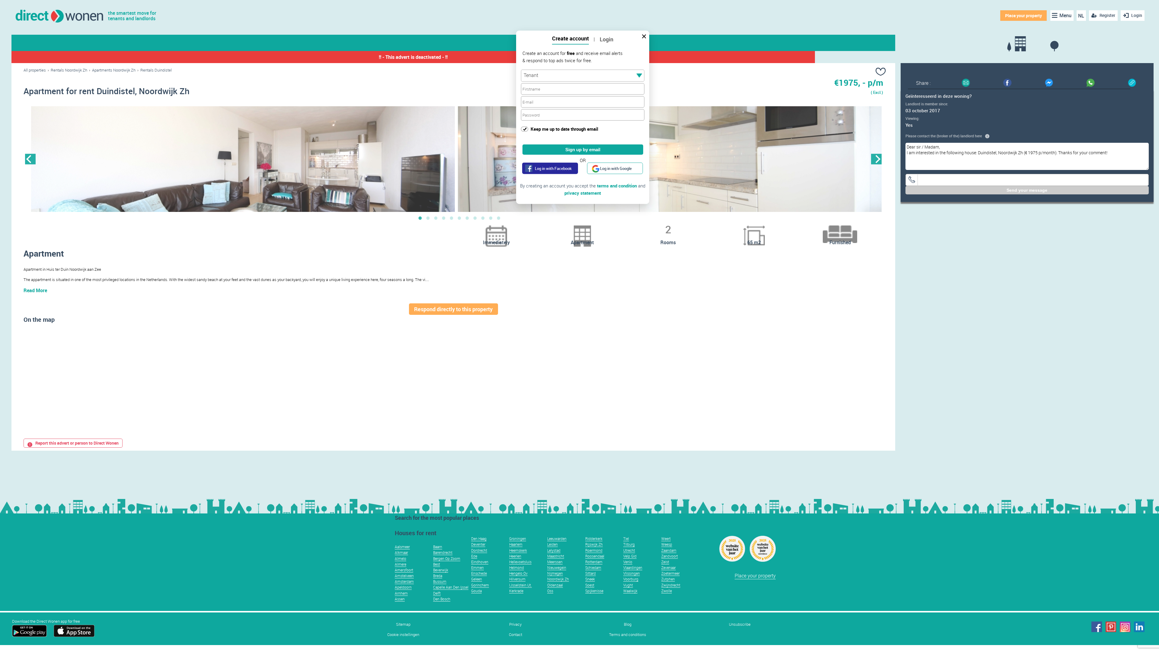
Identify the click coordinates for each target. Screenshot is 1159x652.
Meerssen (555, 561)
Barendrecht (442, 552)
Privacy (515, 624)
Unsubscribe (740, 624)
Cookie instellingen (403, 634)
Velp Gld (630, 556)
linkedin (1139, 627)
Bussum (439, 581)
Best (436, 564)
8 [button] (475, 218)
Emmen (477, 567)
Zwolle (666, 590)
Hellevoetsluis (520, 561)
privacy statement (582, 193)
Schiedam (593, 567)
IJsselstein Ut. (520, 585)
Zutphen (668, 579)
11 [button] (499, 218)
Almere (400, 564)
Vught (628, 585)
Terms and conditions (627, 634)
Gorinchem (480, 585)
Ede (474, 556)
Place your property (1023, 15)
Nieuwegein (556, 567)
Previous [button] (30, 159)
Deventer (478, 544)
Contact (515, 634)
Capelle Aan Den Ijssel (450, 587)
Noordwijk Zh (558, 579)
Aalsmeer (402, 546)
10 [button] (491, 218)
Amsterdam (404, 581)
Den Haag (479, 538)
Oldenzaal (555, 585)
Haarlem (515, 544)
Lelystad (553, 550)
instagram (1125, 627)
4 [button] (444, 218)
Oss (550, 590)
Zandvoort (669, 556)
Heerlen (515, 556)
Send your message (1027, 190)
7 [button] (467, 218)
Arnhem (401, 593)
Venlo (627, 561)
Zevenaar (668, 567)
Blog (627, 624)
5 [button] (452, 218)
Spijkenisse (594, 590)
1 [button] (420, 218)
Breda (437, 575)
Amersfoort (404, 569)
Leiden (552, 544)
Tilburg (629, 544)
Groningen (517, 538)
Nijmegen (555, 573)
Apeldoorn (403, 587)
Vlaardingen (632, 567)
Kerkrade (516, 590)
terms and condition (617, 186)
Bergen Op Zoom (446, 558)
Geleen (476, 579)
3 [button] (436, 218)
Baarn (437, 546)
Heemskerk (518, 550)
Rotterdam (593, 561)
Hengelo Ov (518, 573)
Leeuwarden (557, 538)
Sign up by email (582, 149)
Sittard (590, 573)
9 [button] (483, 218)
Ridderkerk (593, 538)
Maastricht (555, 556)
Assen (400, 598)
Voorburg (630, 579)
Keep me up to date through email (564, 129)
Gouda (476, 590)
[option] (243, 159)
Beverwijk (440, 569)
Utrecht (629, 550)
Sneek (590, 579)
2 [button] (428, 218)
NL (1081, 15)
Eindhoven (479, 561)
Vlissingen (631, 573)
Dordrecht (479, 550)
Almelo (400, 558)
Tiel (626, 538)
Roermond (593, 550)
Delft (437, 593)
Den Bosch (441, 598)
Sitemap (403, 624)
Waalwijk (630, 590)
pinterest (1111, 627)
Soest (589, 585)
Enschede (479, 573)
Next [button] (876, 159)
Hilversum (517, 579)
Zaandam (668, 550)
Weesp (666, 544)
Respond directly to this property (453, 309)
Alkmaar (401, 552)
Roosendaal (594, 556)
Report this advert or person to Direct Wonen (77, 443)
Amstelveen (404, 575)
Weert (666, 538)
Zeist (665, 561)
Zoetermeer (670, 573)
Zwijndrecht (670, 585)
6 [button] (459, 218)
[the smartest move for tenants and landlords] (59, 15)
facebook (1096, 627)
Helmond (516, 567)
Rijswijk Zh (594, 544)
